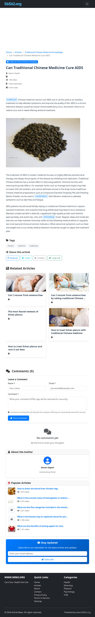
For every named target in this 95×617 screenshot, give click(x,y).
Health (67, 582)
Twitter (27, 258)
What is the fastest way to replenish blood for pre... (42, 516)
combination (41, 196)
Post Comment (20, 418)
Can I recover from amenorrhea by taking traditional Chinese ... (68, 297)
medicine (21, 246)
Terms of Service (42, 598)
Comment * (13, 394)
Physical (67, 588)
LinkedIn (41, 258)
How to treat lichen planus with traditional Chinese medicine (68, 332)
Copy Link (56, 258)
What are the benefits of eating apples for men (40, 526)
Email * (52, 383)
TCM (66, 595)
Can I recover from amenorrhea (25, 295)
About (37, 588)
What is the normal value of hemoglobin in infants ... (43, 498)
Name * (11, 383)
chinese (11, 246)
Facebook (14, 258)
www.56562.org (83, 612)
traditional (12, 99)
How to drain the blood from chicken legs (37, 488)
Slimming (68, 585)
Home (9, 52)
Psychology (69, 591)
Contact (37, 591)
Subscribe (49, 559)
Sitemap (38, 601)
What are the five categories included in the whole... (43, 507)
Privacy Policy (40, 595)
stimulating (49, 217)
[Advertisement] (47, 32)
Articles (18, 52)
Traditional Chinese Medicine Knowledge (44, 52)
